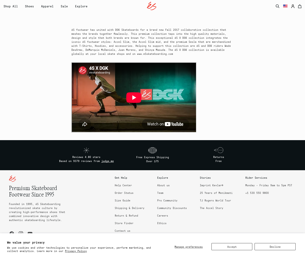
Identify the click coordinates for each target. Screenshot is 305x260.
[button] (29, 6)
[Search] (278, 6)
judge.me (107, 161)
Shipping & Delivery (129, 208)
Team (160, 192)
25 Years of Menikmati (216, 192)
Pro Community (167, 200)
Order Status (124, 192)
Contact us (122, 230)
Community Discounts (172, 208)
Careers (162, 215)
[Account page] (293, 6)
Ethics (162, 223)
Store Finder (124, 223)
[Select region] (285, 6)
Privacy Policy (76, 251)
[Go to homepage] (152, 6)
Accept (232, 246)
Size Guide (122, 200)
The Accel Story (211, 208)
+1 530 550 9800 (257, 192)
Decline (275, 246)
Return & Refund (126, 215)
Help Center (123, 185)
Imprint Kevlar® (211, 185)
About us (163, 185)
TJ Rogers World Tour (215, 200)
